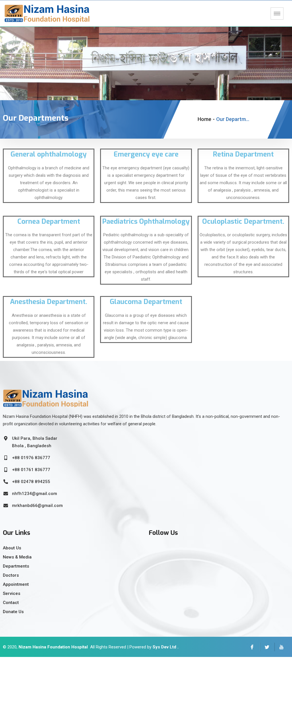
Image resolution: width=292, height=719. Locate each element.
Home (204, 119)
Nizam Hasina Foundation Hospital (53, 647)
